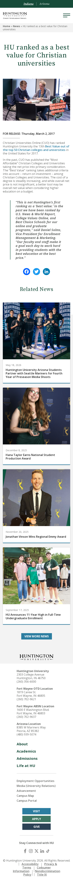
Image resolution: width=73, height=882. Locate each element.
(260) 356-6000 (26, 682)
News (16, 26)
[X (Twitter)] (36, 851)
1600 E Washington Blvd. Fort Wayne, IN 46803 (33, 711)
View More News (36, 636)
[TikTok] (48, 851)
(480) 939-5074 (26, 734)
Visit (36, 811)
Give (36, 827)
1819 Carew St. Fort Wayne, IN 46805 (31, 694)
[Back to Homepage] (36, 657)
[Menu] (67, 15)
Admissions (27, 758)
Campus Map (25, 796)
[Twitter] (36, 271)
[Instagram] (31, 851)
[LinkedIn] (46, 271)
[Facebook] (26, 271)
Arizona (44, 4)
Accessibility (30, 864)
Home (6, 26)
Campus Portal (27, 801)
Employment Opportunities (35, 781)
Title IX (42, 875)
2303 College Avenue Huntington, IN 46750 (31, 676)
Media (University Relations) (36, 786)
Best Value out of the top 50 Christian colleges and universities (36, 148)
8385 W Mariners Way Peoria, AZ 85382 (31, 729)
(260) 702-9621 (26, 699)
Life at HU (26, 765)
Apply (36, 819)
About (22, 744)
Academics (26, 751)
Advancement (26, 791)
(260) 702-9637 (26, 717)
